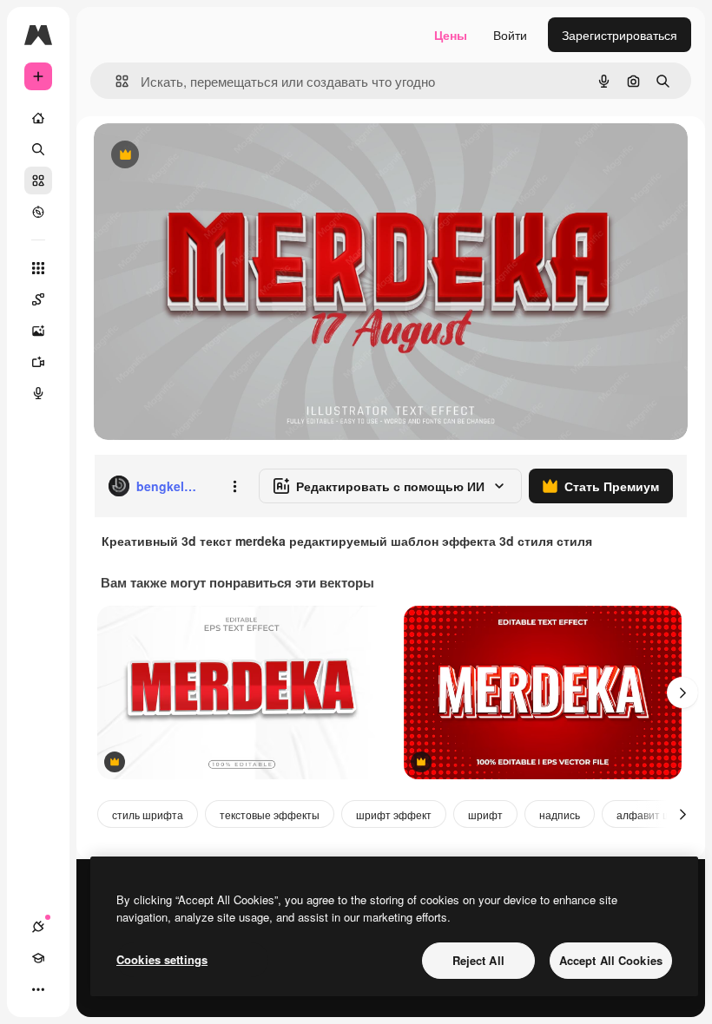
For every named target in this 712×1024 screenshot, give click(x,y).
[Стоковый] (38, 180)
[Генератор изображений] (38, 331)
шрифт (485, 814)
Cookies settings (162, 959)
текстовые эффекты (270, 814)
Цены (450, 34)
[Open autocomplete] (115, 81)
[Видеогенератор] (38, 362)
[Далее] (682, 692)
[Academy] (38, 958)
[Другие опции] (234, 486)
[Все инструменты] (38, 268)
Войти (510, 34)
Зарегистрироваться (619, 34)
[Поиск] (38, 149)
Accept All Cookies (611, 960)
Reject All (478, 960)
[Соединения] (38, 927)
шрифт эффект (394, 814)
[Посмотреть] (38, 212)
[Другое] (38, 989)
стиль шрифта (147, 814)
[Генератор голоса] (38, 393)
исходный (210, 156)
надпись (559, 814)
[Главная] (38, 118)
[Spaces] (38, 299)
